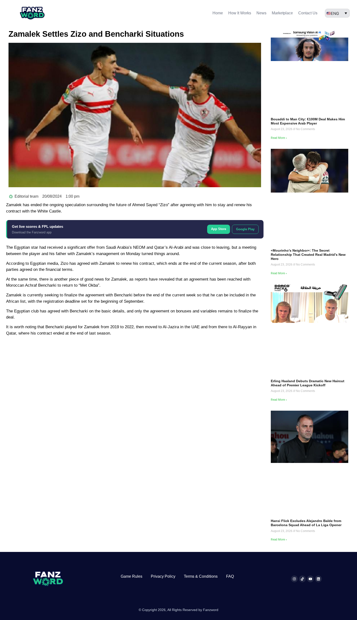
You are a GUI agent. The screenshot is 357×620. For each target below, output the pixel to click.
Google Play (245, 229)
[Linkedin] (318, 579)
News (261, 13)
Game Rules (131, 576)
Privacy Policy (163, 576)
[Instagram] (294, 579)
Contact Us (307, 13)
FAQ (230, 576)
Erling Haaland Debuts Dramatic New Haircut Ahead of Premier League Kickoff (307, 383)
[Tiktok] (302, 579)
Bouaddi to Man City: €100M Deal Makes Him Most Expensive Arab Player (308, 121)
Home (217, 13)
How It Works (239, 13)
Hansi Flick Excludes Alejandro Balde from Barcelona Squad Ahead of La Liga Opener (306, 523)
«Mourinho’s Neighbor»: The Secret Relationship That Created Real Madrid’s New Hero (308, 254)
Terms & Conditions (201, 576)
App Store (218, 229)
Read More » (279, 138)
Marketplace (282, 13)
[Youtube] (310, 579)
